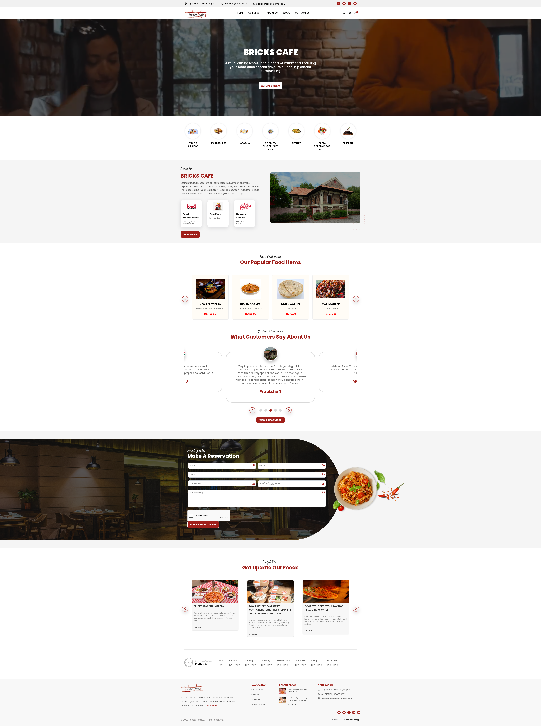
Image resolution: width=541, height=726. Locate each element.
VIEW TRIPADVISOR (270, 420)
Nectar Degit (353, 719)
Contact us (302, 12)
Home (240, 12)
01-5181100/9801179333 (333, 694)
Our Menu (253, 12)
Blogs (286, 12)
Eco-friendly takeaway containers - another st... (297, 700)
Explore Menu (270, 85)
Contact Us (257, 689)
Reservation (258, 704)
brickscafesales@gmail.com (337, 698)
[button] (185, 299)
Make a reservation (203, 524)
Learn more (211, 705)
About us (272, 12)
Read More (190, 234)
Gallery (255, 694)
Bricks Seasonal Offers (297, 689)
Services (256, 699)
